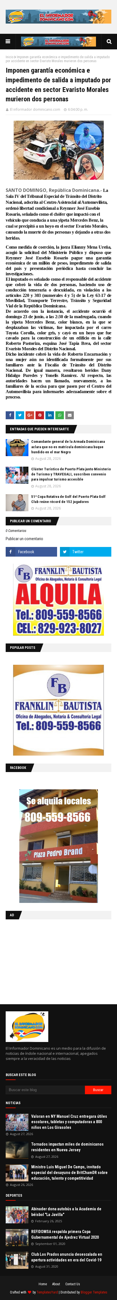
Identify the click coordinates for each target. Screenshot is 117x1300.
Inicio (9, 57)
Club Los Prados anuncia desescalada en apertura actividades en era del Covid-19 (66, 1257)
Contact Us (72, 1284)
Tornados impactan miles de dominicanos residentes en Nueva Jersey (67, 1147)
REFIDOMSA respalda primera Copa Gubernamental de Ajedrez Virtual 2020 (65, 1234)
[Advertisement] (41, 960)
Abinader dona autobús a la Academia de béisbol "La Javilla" (66, 1212)
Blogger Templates (94, 1292)
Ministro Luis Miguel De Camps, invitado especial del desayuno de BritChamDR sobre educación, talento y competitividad (69, 1172)
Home (43, 1284)
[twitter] (85, 552)
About (56, 1284)
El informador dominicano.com (35, 109)
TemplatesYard (47, 1292)
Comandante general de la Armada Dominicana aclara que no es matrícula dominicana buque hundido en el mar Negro (68, 446)
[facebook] (31, 552)
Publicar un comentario (24, 538)
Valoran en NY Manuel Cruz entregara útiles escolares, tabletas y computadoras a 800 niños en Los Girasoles (69, 1122)
